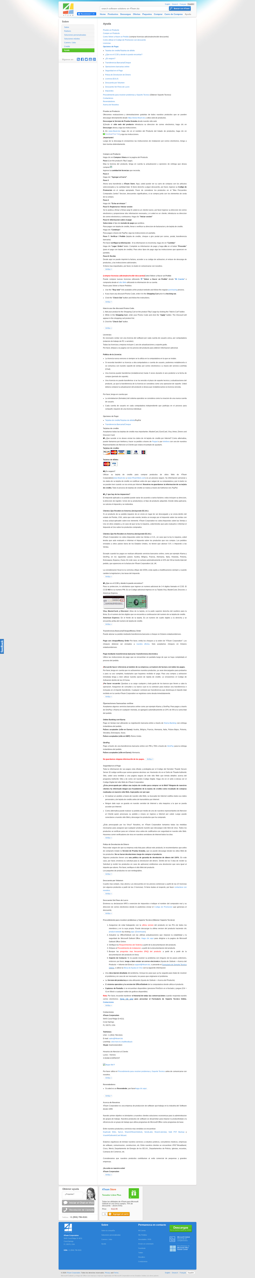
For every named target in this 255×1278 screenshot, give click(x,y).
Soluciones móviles (72, 39)
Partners (67, 31)
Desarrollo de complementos (183, 1238)
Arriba (107, 269)
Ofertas (136, 14)
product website (115, 932)
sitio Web (123, 282)
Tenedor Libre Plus (111, 1195)
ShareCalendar (160, 1132)
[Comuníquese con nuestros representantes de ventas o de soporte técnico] (78, 1193)
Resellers (141, 1257)
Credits (67, 46)
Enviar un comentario (145, 1244)
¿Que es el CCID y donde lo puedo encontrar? (123, 55)
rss (78, 59)
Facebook (142, 1248)
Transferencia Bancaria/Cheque (118, 63)
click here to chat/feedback (121, 1042)
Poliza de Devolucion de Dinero (118, 75)
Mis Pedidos (142, 1235)
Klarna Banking (170, 723)
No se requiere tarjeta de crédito (181, 1228)
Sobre (66, 27)
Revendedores (109, 101)
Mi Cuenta (142, 1230)
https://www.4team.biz (136, 118)
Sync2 (120, 1132)
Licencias (107, 43)
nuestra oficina (143, 644)
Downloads (140, 932)
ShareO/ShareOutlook (133, 1132)
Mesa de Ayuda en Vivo (133, 968)
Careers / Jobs (70, 43)
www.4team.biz (114, 131)
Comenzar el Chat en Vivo (78, 1203)
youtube (90, 59)
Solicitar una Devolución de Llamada (78, 1210)
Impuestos (109, 91)
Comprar (158, 14)
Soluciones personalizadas (75, 35)
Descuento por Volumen (115, 83)
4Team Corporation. (74, 1273)
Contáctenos (142, 1261)
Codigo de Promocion (163, 907)
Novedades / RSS (144, 1239)
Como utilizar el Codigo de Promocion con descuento (124, 40)
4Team (109, 1189)
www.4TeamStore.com (136, 478)
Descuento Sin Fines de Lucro (117, 87)
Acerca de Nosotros (111, 105)
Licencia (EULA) (111, 79)
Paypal (155, 442)
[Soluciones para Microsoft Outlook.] (74, 1227)
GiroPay (170, 746)
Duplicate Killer (109, 1132)
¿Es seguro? (110, 59)
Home (103, 14)
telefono (166, 442)
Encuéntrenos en (183, 1247)
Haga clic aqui (147, 938)
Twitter (86, 59)
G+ (94, 59)
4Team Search (180, 8)
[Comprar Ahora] (119, 1214)
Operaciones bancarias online (117, 67)
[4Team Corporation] (71, 9)
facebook (82, 59)
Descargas (125, 14)
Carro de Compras (174, 14)
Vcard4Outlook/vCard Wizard (114, 1135)
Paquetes (147, 14)
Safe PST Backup (176, 1132)
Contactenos (108, 98)
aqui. (133, 932)
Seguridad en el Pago (114, 71)
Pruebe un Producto (111, 30)
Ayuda (67, 50)
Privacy (107, 1273)
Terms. (116, 1273)
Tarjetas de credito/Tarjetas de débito (120, 51)
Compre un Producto (111, 33)
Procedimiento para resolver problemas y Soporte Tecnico (126, 95)
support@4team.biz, (143, 965)
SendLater (148, 1132)
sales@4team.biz (116, 1038)
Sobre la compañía (108, 1230)
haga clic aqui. (141, 1088)
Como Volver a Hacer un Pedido (116, 37)
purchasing (172, 290)
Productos (113, 14)
